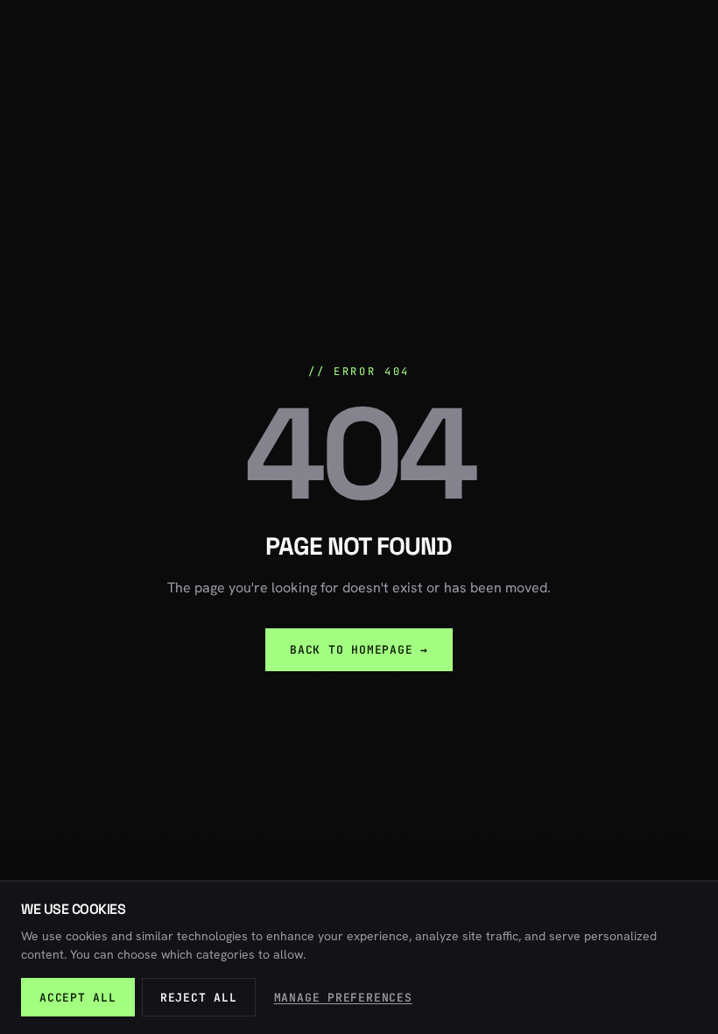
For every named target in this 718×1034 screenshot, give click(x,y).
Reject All (198, 997)
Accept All (77, 997)
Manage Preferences (343, 997)
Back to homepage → (359, 649)
